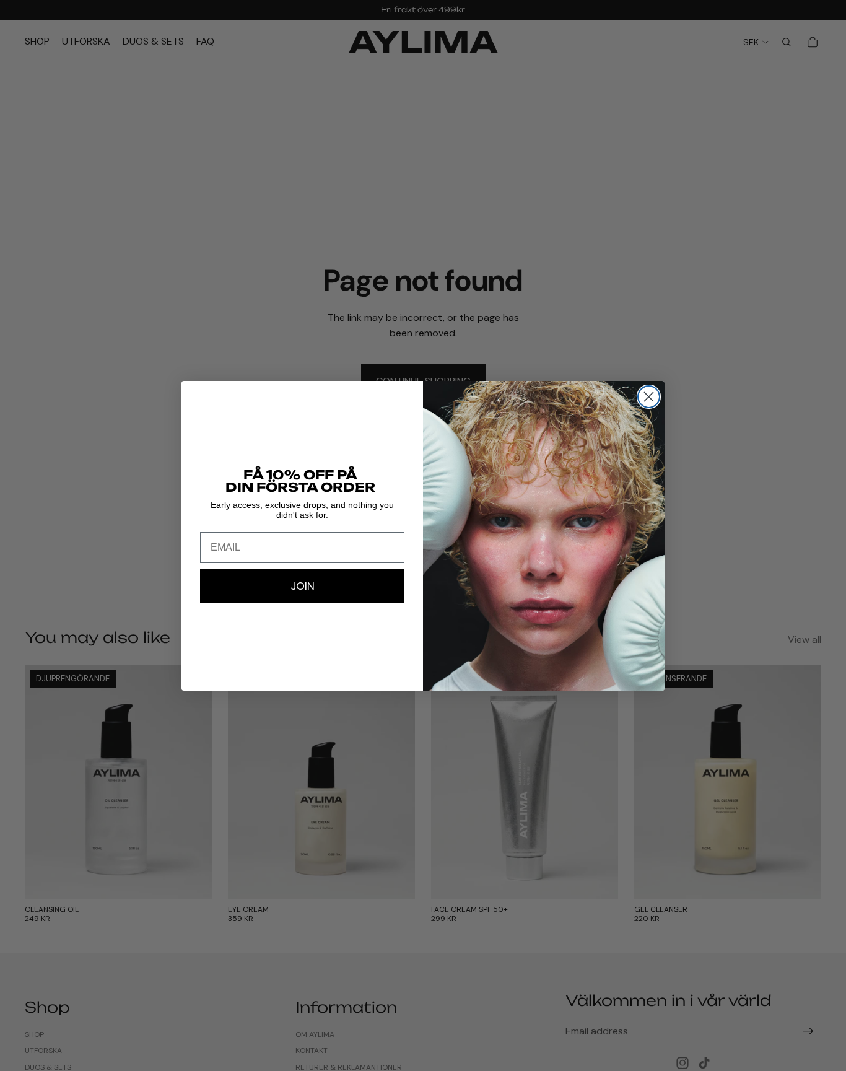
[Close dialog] (649, 397)
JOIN (302, 586)
